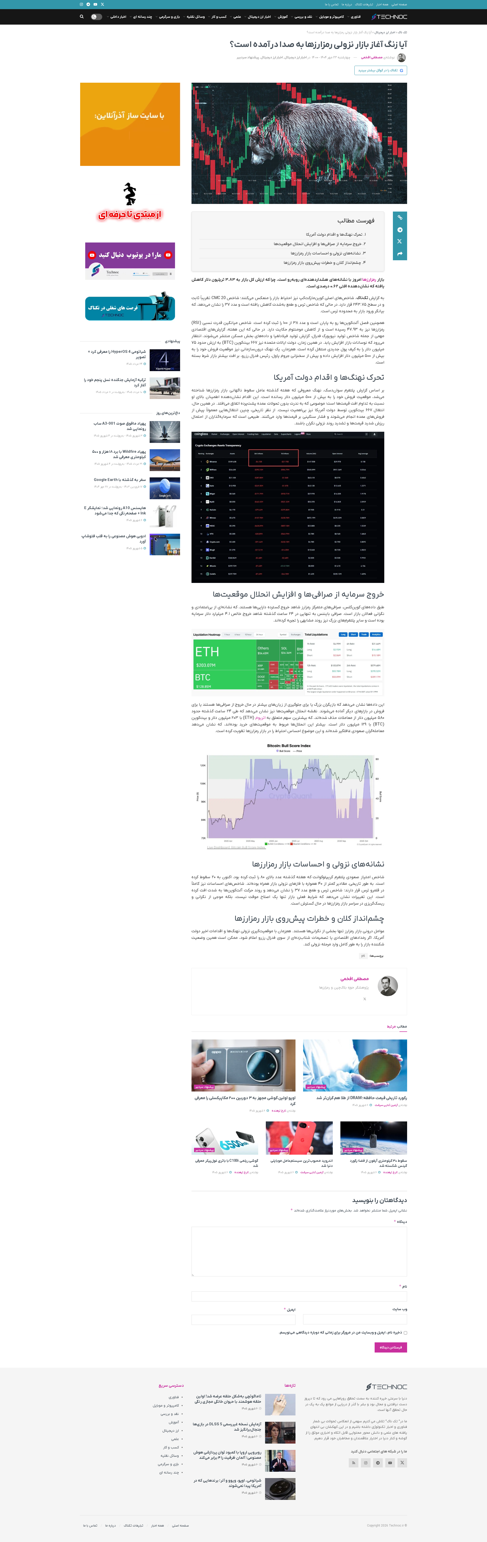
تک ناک (402, 32)
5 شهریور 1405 (134, 548)
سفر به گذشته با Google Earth (120, 479)
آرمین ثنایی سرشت (386, 1105)
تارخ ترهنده (279, 1111)
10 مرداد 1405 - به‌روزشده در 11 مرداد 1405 (119, 392)
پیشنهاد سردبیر (248, 57)
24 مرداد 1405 (134, 364)
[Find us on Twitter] (402, 1462)
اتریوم (260, 717)
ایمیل (289, 1309)
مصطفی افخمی (371, 57)
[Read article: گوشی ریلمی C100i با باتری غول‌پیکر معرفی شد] (225, 1138)
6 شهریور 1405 (360, 1105)
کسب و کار (219, 17)
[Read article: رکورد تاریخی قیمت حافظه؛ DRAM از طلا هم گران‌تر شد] (355, 1065)
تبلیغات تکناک (364, 5)
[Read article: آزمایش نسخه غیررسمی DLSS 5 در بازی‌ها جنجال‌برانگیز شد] (280, 1433)
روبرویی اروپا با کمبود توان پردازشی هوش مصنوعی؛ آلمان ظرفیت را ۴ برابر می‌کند (227, 1455)
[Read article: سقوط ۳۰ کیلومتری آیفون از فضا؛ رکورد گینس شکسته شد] (373, 1138)
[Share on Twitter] (400, 242)
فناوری (356, 17)
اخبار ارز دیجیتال (259, 17)
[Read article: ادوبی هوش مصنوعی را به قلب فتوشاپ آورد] (165, 545)
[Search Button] (82, 17)
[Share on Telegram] (400, 230)
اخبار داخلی (118, 17)
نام (403, 1286)
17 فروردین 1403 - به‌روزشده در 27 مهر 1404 (118, 487)
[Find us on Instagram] (366, 1462)
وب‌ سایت (399, 1309)
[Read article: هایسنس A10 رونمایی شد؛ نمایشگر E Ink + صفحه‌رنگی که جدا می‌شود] (165, 516)
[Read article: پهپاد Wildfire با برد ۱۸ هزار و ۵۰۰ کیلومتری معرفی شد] (165, 460)
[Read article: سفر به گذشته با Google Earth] (165, 488)
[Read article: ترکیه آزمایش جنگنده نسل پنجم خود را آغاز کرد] (165, 388)
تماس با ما (332, 5)
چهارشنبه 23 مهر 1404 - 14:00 (331, 57)
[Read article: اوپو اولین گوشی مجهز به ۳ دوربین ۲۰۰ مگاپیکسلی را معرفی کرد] (243, 1065)
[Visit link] (130, 124)
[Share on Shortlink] (400, 218)
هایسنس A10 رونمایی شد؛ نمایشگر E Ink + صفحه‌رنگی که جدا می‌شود (115, 511)
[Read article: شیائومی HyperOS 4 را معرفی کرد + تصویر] (165, 360)
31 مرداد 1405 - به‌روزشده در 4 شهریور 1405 (118, 464)
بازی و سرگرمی (169, 17)
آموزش (283, 17)
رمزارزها (368, 279)
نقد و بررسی (303, 17)
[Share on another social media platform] (400, 254)
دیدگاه (400, 1221)
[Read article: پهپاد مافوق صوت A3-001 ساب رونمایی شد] (165, 432)
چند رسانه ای (142, 17)
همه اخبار (382, 5)
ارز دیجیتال (170, 1430)
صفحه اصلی (399, 5)
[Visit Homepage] (389, 16)
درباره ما (347, 5)
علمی (237, 17)
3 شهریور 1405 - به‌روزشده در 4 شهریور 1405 (118, 436)
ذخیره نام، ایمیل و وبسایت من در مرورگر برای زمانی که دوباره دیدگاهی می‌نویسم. (340, 1332)
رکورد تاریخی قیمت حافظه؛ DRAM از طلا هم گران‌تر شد (361, 1098)
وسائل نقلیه (196, 17)
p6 (363, 956)
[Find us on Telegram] (378, 1462)
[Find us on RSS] (353, 1462)
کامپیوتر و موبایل (331, 17)
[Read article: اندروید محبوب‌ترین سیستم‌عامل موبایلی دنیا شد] (299, 1138)
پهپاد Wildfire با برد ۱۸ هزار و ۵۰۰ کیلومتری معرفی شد (119, 454)
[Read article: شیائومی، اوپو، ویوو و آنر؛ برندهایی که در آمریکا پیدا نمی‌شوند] (280, 1489)
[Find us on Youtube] (390, 1462)
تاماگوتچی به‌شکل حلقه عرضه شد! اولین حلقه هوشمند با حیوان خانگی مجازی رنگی (228, 1399)
